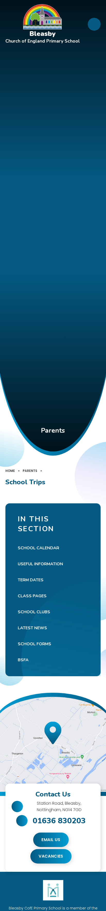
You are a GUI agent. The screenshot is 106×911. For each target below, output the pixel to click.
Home (10, 471)
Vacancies (51, 856)
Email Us (50, 840)
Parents (30, 471)
